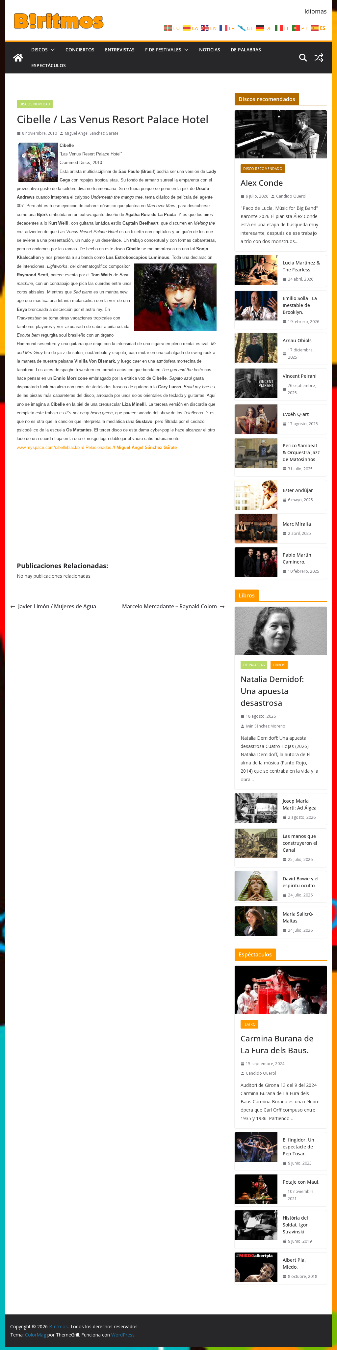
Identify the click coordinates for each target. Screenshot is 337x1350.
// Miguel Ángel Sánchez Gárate (144, 447)
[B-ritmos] (18, 58)
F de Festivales (163, 49)
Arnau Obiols (297, 340)
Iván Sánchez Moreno (265, 726)
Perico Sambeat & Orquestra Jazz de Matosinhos (301, 452)
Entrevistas (120, 49)
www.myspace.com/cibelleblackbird (50, 447)
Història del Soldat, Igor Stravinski (295, 1225)
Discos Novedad (34, 104)
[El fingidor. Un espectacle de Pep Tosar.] (256, 1151)
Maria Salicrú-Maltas (298, 917)
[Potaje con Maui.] (256, 1190)
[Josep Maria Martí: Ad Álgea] (256, 809)
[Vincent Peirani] (256, 384)
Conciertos (79, 49)
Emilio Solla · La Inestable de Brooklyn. (300, 305)
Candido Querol (291, 196)
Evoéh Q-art (296, 414)
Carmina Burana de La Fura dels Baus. (277, 1044)
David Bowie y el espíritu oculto (301, 882)
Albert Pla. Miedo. (294, 1263)
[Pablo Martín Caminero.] (256, 563)
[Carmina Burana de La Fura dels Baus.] (280, 990)
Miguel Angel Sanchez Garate (91, 133)
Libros (279, 665)
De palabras (246, 49)
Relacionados (98, 447)
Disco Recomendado (262, 168)
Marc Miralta (297, 524)
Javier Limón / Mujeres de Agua (57, 606)
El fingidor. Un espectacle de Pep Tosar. (298, 1147)
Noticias (209, 49)
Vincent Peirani (300, 376)
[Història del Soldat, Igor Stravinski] (256, 1229)
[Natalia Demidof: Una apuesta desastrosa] (280, 631)
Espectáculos (48, 65)
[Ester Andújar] (256, 495)
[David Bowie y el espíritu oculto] (256, 887)
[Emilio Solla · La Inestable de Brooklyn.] (256, 310)
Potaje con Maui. (301, 1182)
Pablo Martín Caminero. (297, 558)
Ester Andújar (298, 490)
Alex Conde (262, 182)
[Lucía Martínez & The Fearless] (256, 271)
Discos (39, 49)
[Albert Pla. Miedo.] (256, 1268)
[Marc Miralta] (256, 528)
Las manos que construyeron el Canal (300, 843)
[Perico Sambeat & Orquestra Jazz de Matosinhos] (256, 457)
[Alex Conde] (280, 134)
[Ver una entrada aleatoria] (319, 58)
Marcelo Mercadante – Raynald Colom (169, 606)
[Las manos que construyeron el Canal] (256, 848)
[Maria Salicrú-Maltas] (256, 922)
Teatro (249, 1024)
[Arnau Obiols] (256, 349)
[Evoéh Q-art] (256, 419)
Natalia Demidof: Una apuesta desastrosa (272, 691)
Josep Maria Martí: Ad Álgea (300, 804)
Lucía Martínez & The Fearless (301, 266)
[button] (51, 49)
